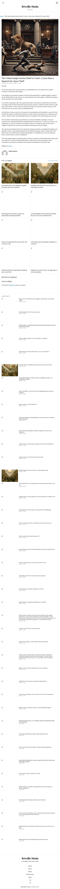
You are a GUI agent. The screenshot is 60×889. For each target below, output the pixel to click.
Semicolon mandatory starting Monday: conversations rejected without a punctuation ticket (37, 418)
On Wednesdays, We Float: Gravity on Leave (29, 312)
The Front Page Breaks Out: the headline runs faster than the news (35, 523)
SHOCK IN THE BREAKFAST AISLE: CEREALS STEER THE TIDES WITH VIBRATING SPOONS (37, 761)
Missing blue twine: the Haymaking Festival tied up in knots (33, 839)
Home (1, 16)
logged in (11, 285)
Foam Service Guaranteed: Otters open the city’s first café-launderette (36, 694)
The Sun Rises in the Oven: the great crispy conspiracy (32, 575)
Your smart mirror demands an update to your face (44, 243)
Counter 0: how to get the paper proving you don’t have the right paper (36, 444)
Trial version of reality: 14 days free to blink (29, 773)
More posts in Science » (53, 160)
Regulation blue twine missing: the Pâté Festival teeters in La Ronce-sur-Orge (36, 827)
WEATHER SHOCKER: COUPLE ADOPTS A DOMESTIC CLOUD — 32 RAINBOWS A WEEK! (35, 378)
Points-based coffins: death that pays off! (29, 536)
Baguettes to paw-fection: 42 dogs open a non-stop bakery (44, 271)
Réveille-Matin (30, 6)
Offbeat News (30, 874)
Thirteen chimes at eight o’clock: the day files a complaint (33, 338)
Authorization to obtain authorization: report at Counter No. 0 (34, 351)
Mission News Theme (25, 886)
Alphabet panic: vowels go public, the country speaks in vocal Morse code (37, 496)
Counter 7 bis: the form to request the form (29, 628)
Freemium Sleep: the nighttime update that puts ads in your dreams (14, 186)
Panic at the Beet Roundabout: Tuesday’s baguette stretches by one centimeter (35, 431)
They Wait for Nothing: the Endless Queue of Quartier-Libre (33, 734)
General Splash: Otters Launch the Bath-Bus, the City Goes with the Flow (44, 214)
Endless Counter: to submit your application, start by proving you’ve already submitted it (35, 787)
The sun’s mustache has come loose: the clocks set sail (14, 243)
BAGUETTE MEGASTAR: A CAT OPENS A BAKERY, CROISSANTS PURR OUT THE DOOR (36, 721)
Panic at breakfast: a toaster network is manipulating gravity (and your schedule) (36, 391)
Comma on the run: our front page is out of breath (31, 457)
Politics (30, 871)
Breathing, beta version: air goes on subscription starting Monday (13, 214)
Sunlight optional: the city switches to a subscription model (43, 186)
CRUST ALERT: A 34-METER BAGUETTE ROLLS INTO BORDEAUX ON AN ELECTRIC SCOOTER (37, 326)
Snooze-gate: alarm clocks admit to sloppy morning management (35, 747)
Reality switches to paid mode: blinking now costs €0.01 (14, 271)
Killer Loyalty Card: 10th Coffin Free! (28, 404)
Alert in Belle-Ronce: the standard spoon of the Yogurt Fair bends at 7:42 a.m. (37, 484)
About (30, 877)
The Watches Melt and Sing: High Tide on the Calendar (32, 800)
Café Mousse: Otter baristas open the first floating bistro (33, 681)
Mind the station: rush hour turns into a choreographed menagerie (35, 707)
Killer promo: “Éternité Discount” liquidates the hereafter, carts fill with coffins (36, 299)
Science (10, 146)
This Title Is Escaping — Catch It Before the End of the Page (33, 641)
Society (30, 866)
